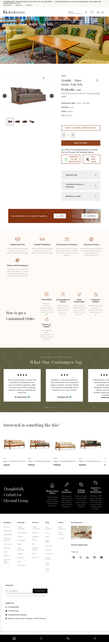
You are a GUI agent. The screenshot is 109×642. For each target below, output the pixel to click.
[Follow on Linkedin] (87, 557)
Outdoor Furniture (48, 558)
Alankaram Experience (7, 539)
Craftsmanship (22, 532)
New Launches (48, 528)
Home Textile (47, 564)
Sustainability (8, 534)
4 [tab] (56, 401)
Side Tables (48, 546)
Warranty (35, 532)
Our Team (61, 538)
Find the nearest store (79, 544)
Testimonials (21, 540)
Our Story (7, 527)
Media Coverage (21, 549)
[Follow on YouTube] (101, 557)
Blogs (5, 552)
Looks (19, 561)
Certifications (8, 544)
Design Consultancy (36, 528)
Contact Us (18, 5)
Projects (20, 536)
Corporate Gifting (35, 549)
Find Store (29, 5)
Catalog (20, 554)
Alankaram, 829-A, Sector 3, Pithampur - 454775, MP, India (26, 618)
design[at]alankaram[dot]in (17, 615)
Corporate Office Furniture (7, 561)
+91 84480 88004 (13, 607)
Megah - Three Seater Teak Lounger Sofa (14, 461)
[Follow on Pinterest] (94, 557)
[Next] (52, 96)
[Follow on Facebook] (73, 557)
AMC (33, 544)
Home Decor (47, 570)
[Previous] (5, 96)
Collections (21, 557)
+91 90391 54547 (13, 611)
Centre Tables (47, 541)
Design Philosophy (21, 528)
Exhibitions (7, 548)
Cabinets (48, 550)
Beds (47, 536)
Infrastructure (8, 531)
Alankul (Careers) (61, 533)
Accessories (49, 554)
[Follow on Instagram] (80, 557)
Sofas (63, 76)
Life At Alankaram (61, 528)
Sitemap (6, 556)
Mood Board (21, 565)
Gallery (20, 544)
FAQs (34, 553)
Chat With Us (7, 5)
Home (6, 20)
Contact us (35, 557)
